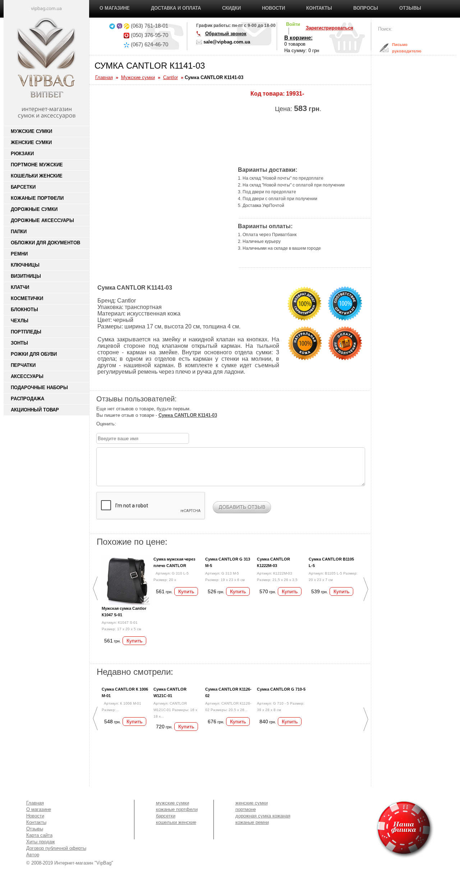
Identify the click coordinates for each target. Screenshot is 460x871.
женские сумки (251, 803)
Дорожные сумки (34, 209)
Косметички (27, 298)
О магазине (115, 8)
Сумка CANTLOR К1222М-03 (273, 562)
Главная (35, 803)
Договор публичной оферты (56, 848)
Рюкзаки (22, 153)
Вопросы (365, 8)
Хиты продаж (40, 841)
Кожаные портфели (37, 198)
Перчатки (23, 365)
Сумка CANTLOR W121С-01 (170, 692)
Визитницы (26, 276)
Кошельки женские (37, 176)
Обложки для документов (45, 242)
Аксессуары (27, 376)
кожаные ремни (252, 822)
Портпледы (26, 332)
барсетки (165, 816)
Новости (273, 8)
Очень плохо (121, 424)
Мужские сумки (31, 131)
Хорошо (142, 424)
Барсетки (23, 187)
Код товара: (267, 94)
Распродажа (27, 398)
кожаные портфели (177, 809)
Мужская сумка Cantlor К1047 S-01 (124, 611)
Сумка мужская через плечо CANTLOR (174, 562)
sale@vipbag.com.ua (226, 42)
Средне (135, 424)
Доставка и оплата (176, 8)
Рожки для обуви (34, 354)
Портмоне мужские (37, 164)
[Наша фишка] (363, 829)
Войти (293, 24)
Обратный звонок (226, 33)
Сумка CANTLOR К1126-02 (228, 692)
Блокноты (24, 309)
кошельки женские (176, 822)
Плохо (128, 424)
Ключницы (25, 265)
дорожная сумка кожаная (262, 816)
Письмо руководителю (401, 47)
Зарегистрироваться (329, 28)
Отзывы (410, 8)
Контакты (319, 8)
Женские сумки (31, 142)
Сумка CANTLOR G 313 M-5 (227, 562)
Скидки (231, 8)
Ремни (19, 254)
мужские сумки (172, 803)
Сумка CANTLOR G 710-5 (281, 689)
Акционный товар (35, 410)
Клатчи (20, 287)
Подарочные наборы (39, 387)
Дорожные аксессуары (42, 220)
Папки (19, 231)
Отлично (149, 424)
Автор (32, 854)
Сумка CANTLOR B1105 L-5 (331, 562)
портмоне (245, 809)
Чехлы (19, 320)
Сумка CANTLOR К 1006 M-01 (125, 692)
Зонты (19, 343)
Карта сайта (39, 835)
